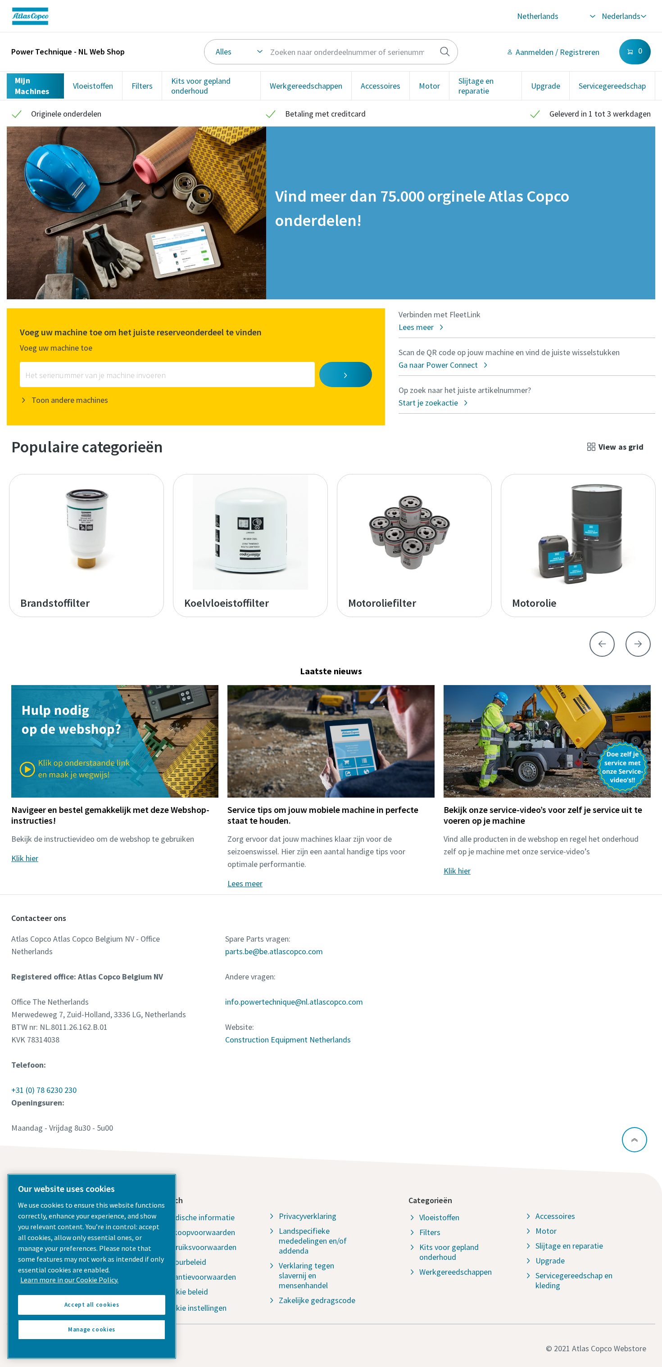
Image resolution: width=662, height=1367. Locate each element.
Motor (429, 86)
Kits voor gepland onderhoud (201, 86)
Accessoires (380, 86)
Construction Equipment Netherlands (288, 1039)
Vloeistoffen (93, 86)
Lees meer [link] (245, 883)
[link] (145, 16)
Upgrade (545, 86)
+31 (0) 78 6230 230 (44, 1090)
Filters (142, 86)
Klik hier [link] (24, 858)
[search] (445, 52)
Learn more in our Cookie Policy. (69, 1279)
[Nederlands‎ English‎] (623, 16)
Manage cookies (91, 1329)
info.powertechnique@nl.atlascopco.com (294, 1002)
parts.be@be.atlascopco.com (274, 951)
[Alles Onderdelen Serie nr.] (331, 51)
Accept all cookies (91, 1304)
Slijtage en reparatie (476, 86)
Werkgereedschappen (306, 86)
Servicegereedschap (612, 86)
